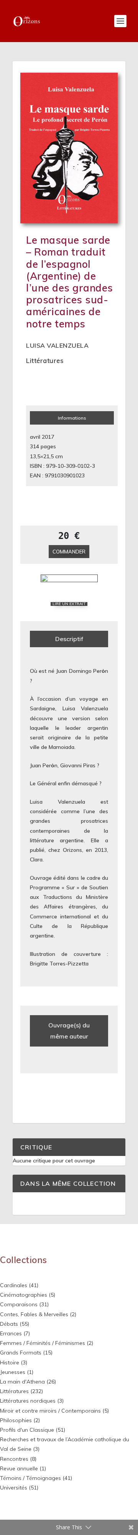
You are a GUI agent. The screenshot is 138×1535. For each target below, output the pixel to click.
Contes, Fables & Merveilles (34, 1314)
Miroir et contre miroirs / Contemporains (50, 1410)
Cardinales (13, 1285)
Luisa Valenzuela (57, 345)
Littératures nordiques (28, 1400)
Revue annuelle (19, 1468)
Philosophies (16, 1420)
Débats (9, 1323)
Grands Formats (20, 1352)
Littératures (44, 360)
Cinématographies (23, 1294)
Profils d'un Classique (27, 1429)
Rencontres (14, 1458)
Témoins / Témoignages (30, 1478)
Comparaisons (19, 1304)
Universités (13, 1487)
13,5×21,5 (42, 456)
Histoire (9, 1362)
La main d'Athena (22, 1381)
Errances (11, 1333)
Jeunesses (12, 1372)
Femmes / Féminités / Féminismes (42, 1343)
